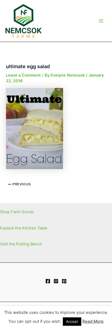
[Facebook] (47, 281)
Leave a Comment (23, 75)
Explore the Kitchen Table (23, 228)
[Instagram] (56, 281)
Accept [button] (72, 321)
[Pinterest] (64, 281)
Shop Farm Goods (17, 211)
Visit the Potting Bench (21, 244)
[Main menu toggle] (101, 20)
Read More (93, 321)
